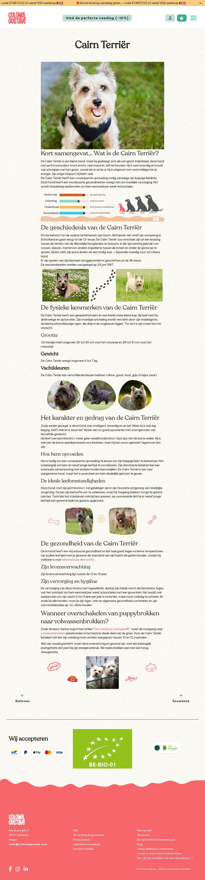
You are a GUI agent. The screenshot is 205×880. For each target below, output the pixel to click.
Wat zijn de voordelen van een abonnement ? (165, 858)
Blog (140, 844)
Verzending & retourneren (89, 835)
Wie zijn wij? (144, 830)
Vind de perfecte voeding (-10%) (97, 18)
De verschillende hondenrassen (156, 839)
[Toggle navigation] (193, 18)
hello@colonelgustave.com (28, 844)
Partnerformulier (83, 848)
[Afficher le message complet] (200, 3)
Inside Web (184, 869)
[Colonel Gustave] (17, 18)
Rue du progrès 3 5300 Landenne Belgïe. (19, 835)
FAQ (75, 830)
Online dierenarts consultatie (155, 848)
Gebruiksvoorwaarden (87, 844)
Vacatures (143, 835)
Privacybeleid (81, 839)
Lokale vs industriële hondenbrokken (159, 853)
